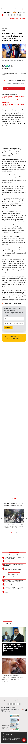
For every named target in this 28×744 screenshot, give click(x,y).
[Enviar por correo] (12, 66)
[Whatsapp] (7, 66)
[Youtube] (20, 15)
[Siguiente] (26, 518)
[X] (11, 15)
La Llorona (22, 18)
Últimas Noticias (14, 18)
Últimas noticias (14, 574)
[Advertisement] (14, 440)
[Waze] (26, 709)
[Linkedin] (9, 66)
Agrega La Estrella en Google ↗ (14, 88)
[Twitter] (3, 66)
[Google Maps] (23, 709)
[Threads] (8, 15)
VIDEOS (14, 498)
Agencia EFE (7, 68)
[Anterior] (2, 518)
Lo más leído (14, 555)
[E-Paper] (24, 9)
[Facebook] (14, 15)
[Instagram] (17, 15)
